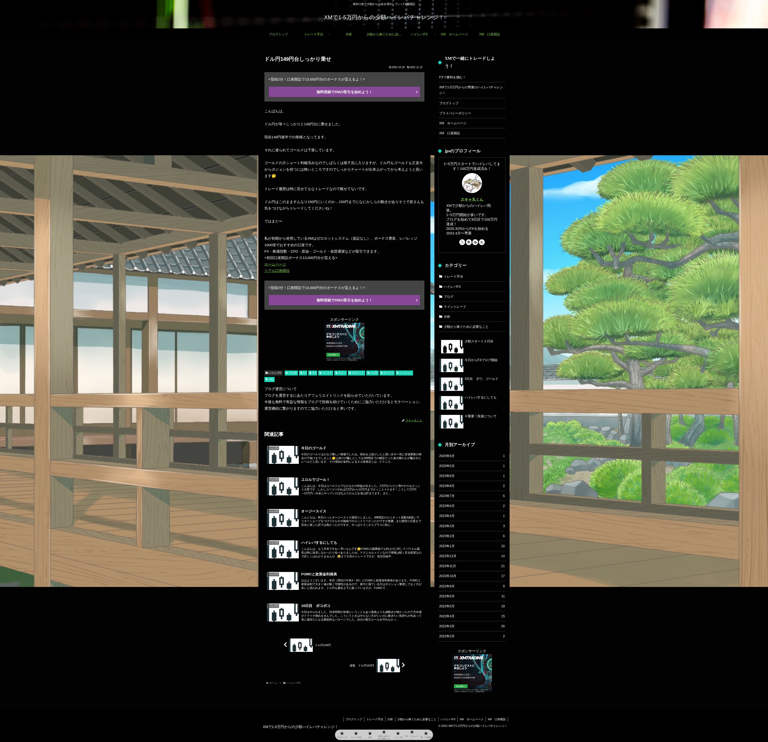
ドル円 (373, 372)
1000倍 (293, 372)
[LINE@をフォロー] (469, 242)
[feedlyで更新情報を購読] (475, 242)
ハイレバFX (275, 372)
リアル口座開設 (277, 271)
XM (314, 372)
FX (304, 372)
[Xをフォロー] (462, 242)
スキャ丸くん (472, 199)
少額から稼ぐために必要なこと (416, 719)
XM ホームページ (452, 123)
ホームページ (275, 264)
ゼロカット (358, 372)
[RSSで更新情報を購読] (482, 242)
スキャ (342, 372)
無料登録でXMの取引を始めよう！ (344, 92)
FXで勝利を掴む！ (452, 77)
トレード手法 (374, 719)
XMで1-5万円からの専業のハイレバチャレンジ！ (471, 90)
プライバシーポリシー (455, 113)
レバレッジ (406, 372)
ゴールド (327, 372)
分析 (390, 719)
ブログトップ (448, 103)
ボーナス (388, 372)
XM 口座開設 (449, 133)
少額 (271, 379)
